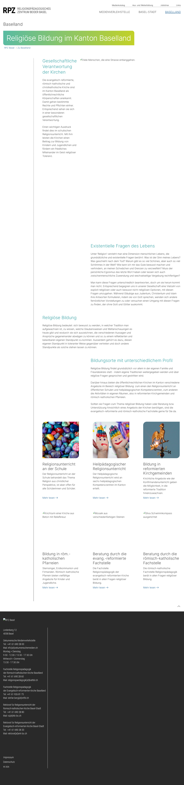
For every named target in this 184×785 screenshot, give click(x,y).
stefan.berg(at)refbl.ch (18, 697)
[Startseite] (27, 10)
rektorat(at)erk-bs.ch (17, 733)
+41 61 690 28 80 (15, 712)
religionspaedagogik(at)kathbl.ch (23, 680)
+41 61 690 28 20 (15, 729)
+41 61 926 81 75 (15, 694)
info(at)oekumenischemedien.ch (23, 647)
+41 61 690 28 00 (15, 644)
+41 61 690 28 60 (15, 676)
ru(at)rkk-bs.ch (14, 715)
